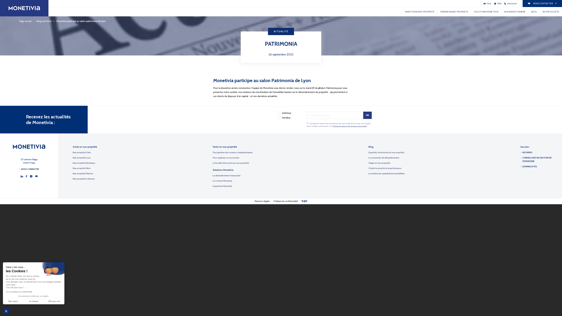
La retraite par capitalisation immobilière (387, 173)
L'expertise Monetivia (222, 186)
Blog (534, 11)
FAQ (499, 3)
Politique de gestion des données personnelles (350, 126)
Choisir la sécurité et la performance (385, 168)
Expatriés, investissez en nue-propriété (386, 152)
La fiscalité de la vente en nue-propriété (231, 163)
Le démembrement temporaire (226, 175)
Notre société (551, 11)
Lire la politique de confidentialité (19, 292)
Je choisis (33, 301)
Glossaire (512, 3)
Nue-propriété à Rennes (84, 178)
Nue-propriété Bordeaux (84, 163)
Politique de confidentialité (286, 201)
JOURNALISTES (529, 166)
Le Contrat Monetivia (222, 181)
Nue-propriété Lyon (82, 157)
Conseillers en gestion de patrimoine (537, 159)
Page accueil (25, 21)
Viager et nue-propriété (379, 163)
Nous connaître (30, 169)
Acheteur (286, 113)
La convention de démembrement (384, 157)
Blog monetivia (44, 21)
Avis (489, 3)
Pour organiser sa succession (226, 157)
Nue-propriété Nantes (83, 173)
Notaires (527, 152)
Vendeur (286, 117)
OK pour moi (54, 301)
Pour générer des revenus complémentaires (233, 152)
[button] (6, 311)
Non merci (13, 301)
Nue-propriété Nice (81, 168)
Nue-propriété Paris (82, 152)
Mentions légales (262, 201)
